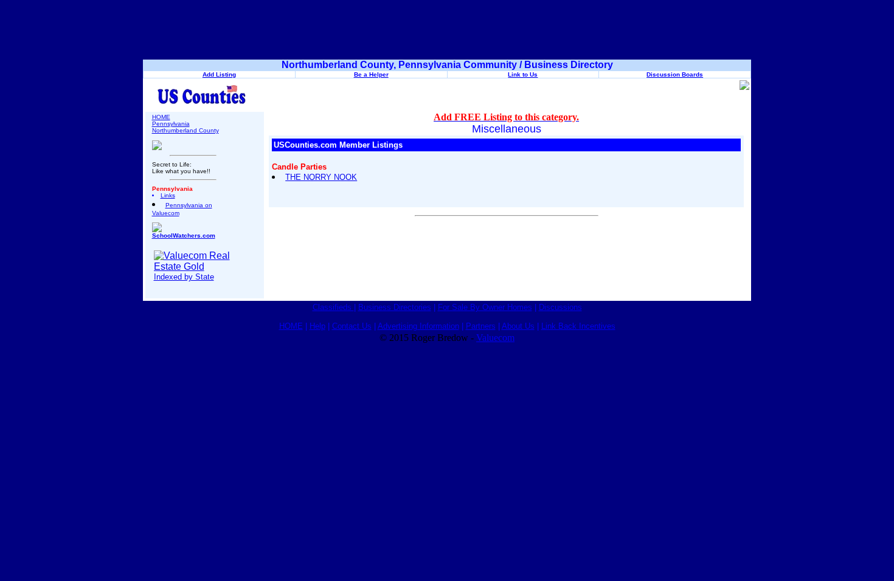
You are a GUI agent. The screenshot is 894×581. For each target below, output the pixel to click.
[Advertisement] (447, 32)
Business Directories (394, 307)
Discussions (560, 307)
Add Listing (219, 74)
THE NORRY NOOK (321, 177)
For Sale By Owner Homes (485, 307)
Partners (481, 326)
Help (317, 326)
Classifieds (333, 307)
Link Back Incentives (578, 326)
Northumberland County (185, 130)
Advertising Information (418, 326)
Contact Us (352, 326)
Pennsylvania (171, 123)
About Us (518, 326)
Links (168, 195)
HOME (161, 117)
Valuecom (495, 337)
